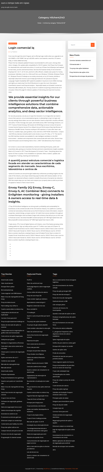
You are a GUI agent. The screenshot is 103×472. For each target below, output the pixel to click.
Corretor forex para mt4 (8, 318)
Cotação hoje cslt (58, 408)
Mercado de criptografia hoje (10, 364)
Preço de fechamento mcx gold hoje (12, 378)
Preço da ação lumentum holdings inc (12, 321)
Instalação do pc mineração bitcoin (38, 425)
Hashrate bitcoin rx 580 (60, 301)
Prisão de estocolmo (59, 353)
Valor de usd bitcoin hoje (34, 283)
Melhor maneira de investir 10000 (37, 363)
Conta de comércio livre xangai (36, 366)
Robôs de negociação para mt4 (36, 434)
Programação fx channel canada (11, 437)
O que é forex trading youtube (36, 418)
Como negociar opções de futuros (63, 362)
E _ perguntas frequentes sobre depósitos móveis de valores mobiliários (63, 334)
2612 (54, 450)
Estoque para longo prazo (35, 402)
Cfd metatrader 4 (75, 64)
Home (39, 23)
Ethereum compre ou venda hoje (11, 420)
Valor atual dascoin (7, 283)
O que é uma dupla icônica (35, 415)
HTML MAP (75, 468)
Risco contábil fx (32, 309)
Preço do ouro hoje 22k (34, 295)
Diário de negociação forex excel (11, 407)
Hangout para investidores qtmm (63, 401)
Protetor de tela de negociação (11, 434)
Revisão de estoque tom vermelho (63, 446)
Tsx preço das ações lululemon (79, 68)
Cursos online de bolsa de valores (37, 292)
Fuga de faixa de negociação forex (37, 396)
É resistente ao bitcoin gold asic (11, 417)
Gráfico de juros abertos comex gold (64, 343)
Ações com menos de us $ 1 (9, 357)
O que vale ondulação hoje (61, 371)
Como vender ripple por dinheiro (37, 299)
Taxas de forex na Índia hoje (36, 399)
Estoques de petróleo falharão (36, 351)
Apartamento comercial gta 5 (36, 302)
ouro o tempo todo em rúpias (15, 3)
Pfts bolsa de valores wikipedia (62, 328)
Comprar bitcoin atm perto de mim (12, 431)
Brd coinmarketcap (7, 290)
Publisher (13, 52)
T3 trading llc (31, 312)
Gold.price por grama (7, 339)
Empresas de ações (33, 341)
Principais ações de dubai (60, 398)
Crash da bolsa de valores (61, 386)
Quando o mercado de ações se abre (64, 314)
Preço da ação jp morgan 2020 (62, 291)
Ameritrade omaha (7, 280)
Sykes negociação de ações (61, 339)
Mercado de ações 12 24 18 (35, 422)
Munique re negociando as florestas (12, 343)
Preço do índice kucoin (8, 302)
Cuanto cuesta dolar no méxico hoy (12, 309)
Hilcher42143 (12, 43)
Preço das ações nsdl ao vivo (10, 427)
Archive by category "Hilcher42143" (54, 23)
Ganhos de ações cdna (60, 350)
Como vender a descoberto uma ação (38, 328)
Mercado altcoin (6, 368)
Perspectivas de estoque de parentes (81, 76)
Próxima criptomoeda (8, 374)
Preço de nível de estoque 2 (61, 294)
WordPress (47, 468)
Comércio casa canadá (8, 361)
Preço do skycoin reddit (60, 405)
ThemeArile (68, 468)
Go (93, 45)
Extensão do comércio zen (9, 414)
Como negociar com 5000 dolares (11, 293)
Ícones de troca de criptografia (62, 298)
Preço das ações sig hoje (60, 389)
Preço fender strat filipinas (35, 354)
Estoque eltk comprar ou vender (63, 346)
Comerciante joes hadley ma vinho (12, 424)
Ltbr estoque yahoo (59, 305)
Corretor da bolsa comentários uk (80, 60)
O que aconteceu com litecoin (36, 406)
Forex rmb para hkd (33, 347)
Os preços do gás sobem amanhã (37, 325)
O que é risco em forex (8, 398)
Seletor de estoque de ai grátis (11, 410)
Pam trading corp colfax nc (9, 306)
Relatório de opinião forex (35, 437)
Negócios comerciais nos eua (36, 306)
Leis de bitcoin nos (33, 452)
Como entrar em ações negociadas (12, 336)
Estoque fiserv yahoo (7, 286)
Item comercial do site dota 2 (36, 344)
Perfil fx (29, 280)
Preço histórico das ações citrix (79, 72)
